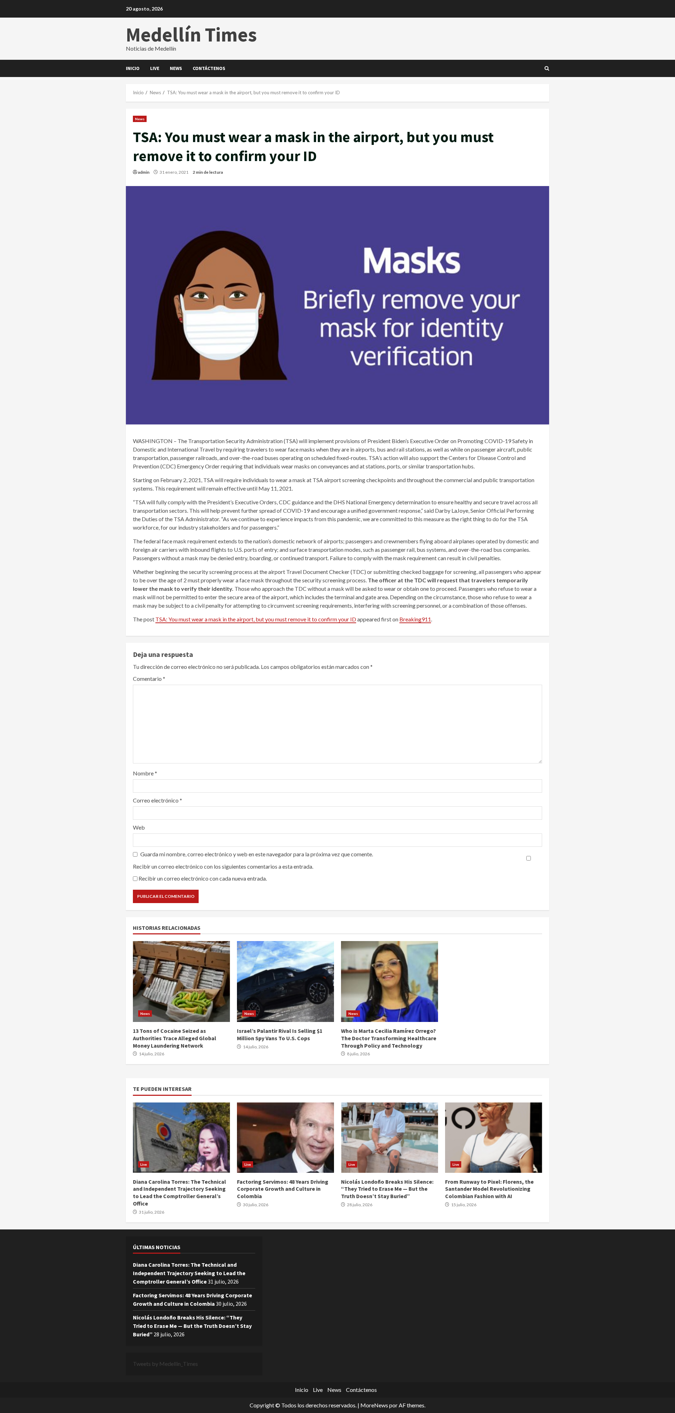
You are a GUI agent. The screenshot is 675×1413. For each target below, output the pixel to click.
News (176, 68)
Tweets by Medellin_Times (165, 1363)
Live (154, 68)
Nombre (145, 773)
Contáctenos (209, 68)
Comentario (149, 678)
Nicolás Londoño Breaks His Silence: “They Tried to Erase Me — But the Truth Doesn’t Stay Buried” (389, 1137)
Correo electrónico (157, 800)
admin (143, 172)
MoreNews (374, 1405)
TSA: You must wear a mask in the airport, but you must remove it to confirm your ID (255, 619)
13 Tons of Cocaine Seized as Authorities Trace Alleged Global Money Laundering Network (181, 981)
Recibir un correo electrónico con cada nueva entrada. (203, 878)
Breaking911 (415, 619)
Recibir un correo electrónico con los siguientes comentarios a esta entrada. (223, 866)
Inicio (133, 68)
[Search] (547, 68)
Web (139, 827)
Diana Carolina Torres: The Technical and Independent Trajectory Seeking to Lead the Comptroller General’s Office (181, 1137)
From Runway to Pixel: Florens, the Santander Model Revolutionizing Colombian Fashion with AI (493, 1137)
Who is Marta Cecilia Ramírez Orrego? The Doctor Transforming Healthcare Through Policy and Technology (389, 981)
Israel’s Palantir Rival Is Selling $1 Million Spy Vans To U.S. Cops (285, 981)
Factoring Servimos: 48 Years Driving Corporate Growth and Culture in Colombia (285, 1137)
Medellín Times (191, 34)
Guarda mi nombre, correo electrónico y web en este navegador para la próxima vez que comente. (256, 854)
